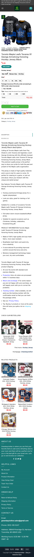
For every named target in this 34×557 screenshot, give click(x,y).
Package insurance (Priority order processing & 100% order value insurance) (16, 85)
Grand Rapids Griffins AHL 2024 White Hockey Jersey (25, 381)
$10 (17, 94)
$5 (10, 94)
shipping (28, 306)
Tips (2, 91)
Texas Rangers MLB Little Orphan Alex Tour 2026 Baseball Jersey (25, 339)
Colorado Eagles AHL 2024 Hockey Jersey (8, 381)
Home (3, 47)
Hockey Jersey (12, 47)
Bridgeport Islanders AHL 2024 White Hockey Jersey (9, 406)
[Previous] (1, 333)
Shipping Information (8, 501)
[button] (2, 8)
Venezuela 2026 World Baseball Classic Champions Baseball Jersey (8, 339)
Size (3, 77)
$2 (4, 94)
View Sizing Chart (7, 480)
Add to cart (15, 106)
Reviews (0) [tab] (5, 138)
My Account (5, 470)
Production (6, 275)
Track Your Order (7, 483)
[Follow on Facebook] (13, 459)
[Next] (32, 333)
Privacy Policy (6, 504)
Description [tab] (5, 134)
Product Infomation (7, 477)
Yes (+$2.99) (7, 88)
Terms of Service (7, 508)
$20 (24, 94)
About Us (4, 473)
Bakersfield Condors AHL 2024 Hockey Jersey (25, 406)
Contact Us (5, 487)
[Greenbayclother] (17, 8)
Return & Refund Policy (9, 497)
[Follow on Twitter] (18, 459)
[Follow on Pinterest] (20, 459)
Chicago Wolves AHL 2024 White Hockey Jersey (8, 431)
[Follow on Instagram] (16, 459)
